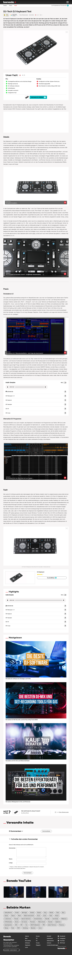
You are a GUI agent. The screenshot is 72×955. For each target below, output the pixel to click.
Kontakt (49, 936)
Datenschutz (50, 940)
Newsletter (10, 950)
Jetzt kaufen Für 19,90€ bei (37, 97)
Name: (11, 859)
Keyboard (27, 945)
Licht (26, 947)
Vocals (38, 943)
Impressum (50, 938)
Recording (28, 940)
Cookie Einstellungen (52, 945)
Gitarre (27, 936)
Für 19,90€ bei (51, 577)
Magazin (38, 945)
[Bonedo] (9, 2)
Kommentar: (12, 848)
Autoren (49, 943)
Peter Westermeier (23, 15)
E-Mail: (11, 863)
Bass (26, 938)
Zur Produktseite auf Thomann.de (58, 5)
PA (36, 940)
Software (27, 943)
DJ (36, 938)
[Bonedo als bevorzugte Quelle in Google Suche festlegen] (14, 15)
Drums (38, 936)
